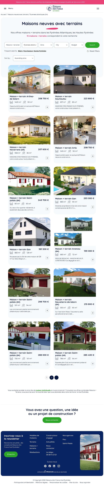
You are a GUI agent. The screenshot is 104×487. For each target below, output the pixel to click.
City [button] (57, 45)
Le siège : (51, 453)
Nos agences (68, 435)
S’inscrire (11, 454)
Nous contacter (52, 420)
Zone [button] (42, 45)
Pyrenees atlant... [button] (30, 45)
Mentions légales (42, 482)
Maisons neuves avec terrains (18, 14)
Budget (74, 45)
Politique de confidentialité (24, 482)
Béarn (20, 51)
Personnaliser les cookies (58, 482)
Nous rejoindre (85, 482)
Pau (64, 439)
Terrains (33, 442)
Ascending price (20, 58)
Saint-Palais (67, 443)
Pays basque (28, 51)
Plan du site (73, 482)
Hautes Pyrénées (40, 51)
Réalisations (35, 452)
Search (92, 45)
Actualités (50, 442)
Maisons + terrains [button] (12, 45)
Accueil (3, 14)
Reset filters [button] (95, 51)
